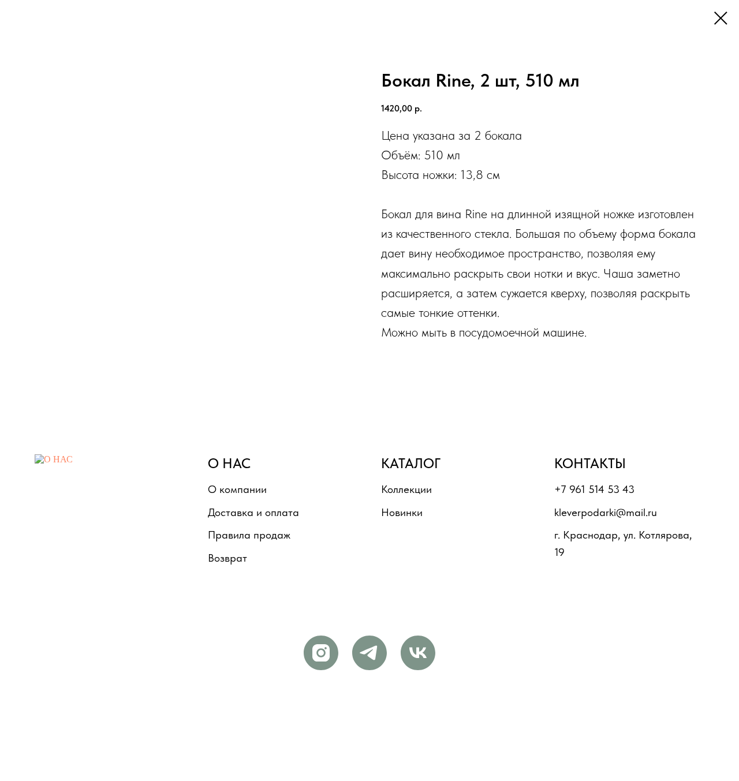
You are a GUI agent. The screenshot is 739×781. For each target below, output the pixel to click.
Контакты (590, 463)
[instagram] (321, 653)
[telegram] (369, 653)
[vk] (418, 653)
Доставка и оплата (253, 512)
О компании (237, 489)
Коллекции (406, 489)
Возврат (227, 558)
